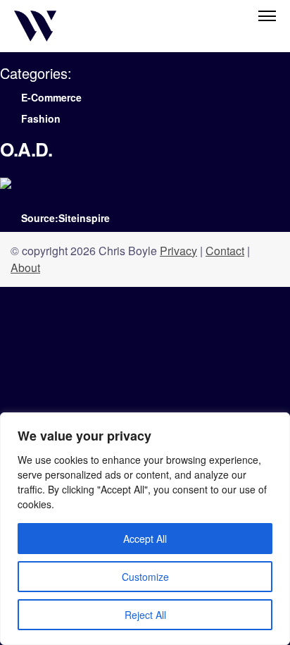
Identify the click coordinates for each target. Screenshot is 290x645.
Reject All (145, 615)
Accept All (145, 539)
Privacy (178, 250)
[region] (145, 528)
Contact (225, 250)
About (25, 267)
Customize (145, 577)
